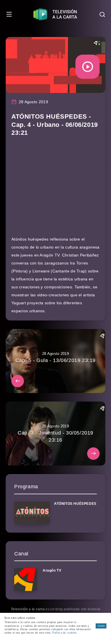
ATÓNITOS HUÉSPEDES (75, 504)
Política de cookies (64, 632)
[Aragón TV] (25, 579)
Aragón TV (52, 570)
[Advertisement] (55, 189)
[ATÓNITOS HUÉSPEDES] (32, 512)
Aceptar (101, 626)
